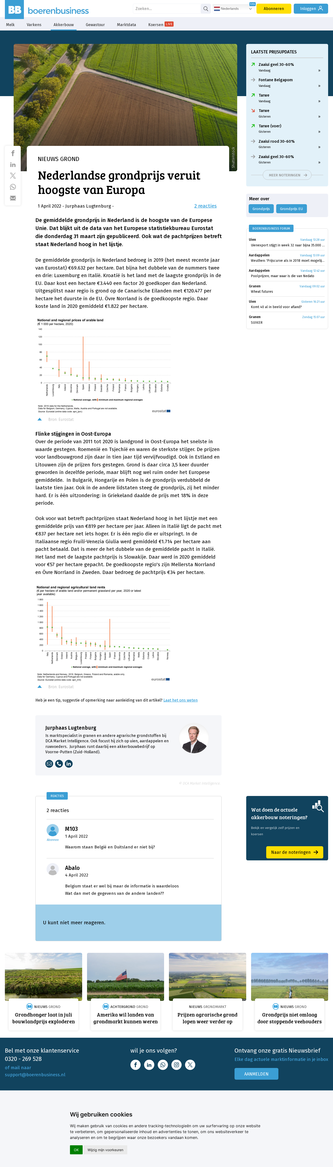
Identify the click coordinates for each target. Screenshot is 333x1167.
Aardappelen (259, 255)
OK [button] (76, 1150)
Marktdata (126, 24)
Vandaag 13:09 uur (312, 255)
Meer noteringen (284, 175)
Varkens (34, 24)
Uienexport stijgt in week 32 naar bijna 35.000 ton (288, 245)
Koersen (160, 24)
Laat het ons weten (180, 700)
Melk (10, 24)
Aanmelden (256, 1074)
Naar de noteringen (291, 852)
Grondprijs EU (291, 209)
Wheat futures (262, 292)
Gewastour (95, 24)
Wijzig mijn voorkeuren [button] (105, 1150)
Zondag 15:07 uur (313, 317)
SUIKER (257, 323)
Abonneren (274, 8)
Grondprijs (261, 209)
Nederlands (229, 8)
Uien (252, 240)
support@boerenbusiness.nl (35, 1074)
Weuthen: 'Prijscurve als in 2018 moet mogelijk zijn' (288, 261)
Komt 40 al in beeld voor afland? (276, 307)
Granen (255, 286)
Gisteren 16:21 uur (313, 301)
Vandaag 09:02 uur (312, 286)
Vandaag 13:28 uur (312, 239)
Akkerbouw (64, 24)
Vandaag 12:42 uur (313, 270)
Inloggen (308, 8)
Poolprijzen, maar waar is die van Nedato (282, 276)
